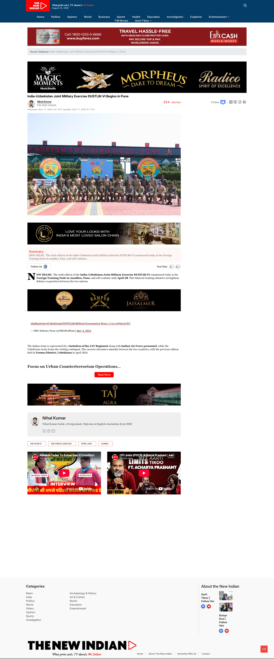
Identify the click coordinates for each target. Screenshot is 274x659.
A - (171, 266)
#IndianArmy (38, 323)
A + (178, 266)
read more (104, 374)
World (87, 16)
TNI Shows (121, 20)
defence (43, 51)
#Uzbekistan (53, 323)
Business (104, 16)
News (29, 593)
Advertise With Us (186, 653)
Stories (172, 102)
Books (73, 600)
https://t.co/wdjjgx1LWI (115, 323)
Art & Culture (77, 597)
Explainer (196, 16)
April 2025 (86, 443)
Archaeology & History (83, 593)
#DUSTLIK (67, 323)
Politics (55, 16)
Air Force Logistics (61, 443)
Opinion (72, 16)
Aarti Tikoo (142, 20)
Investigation (175, 16)
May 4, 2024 (84, 330)
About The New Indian (160, 653)
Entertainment (218, 16)
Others (30, 608)
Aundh (104, 443)
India (29, 597)
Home (40, 16)
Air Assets (36, 443)
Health (136, 16)
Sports (121, 16)
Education (153, 16)
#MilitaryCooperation (87, 323)
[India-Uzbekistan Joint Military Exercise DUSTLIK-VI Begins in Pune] (35, 424)
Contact (206, 653)
